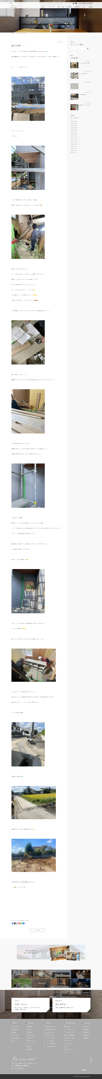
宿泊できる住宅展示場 (69, 1035)
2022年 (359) (73, 144)
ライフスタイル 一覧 (49, 1035)
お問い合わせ (87, 1026)
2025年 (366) (73, 138)
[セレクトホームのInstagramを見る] (73, 3)
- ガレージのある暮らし (51, 1043)
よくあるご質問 (15, 1038)
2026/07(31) (73, 123)
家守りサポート (31, 1038)
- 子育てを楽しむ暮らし (51, 1046)
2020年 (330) (73, 148)
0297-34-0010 (87, 3)
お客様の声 (77, 7)
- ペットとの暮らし (50, 1040)
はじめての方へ (51, 7)
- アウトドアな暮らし (50, 1038)
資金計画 (29, 1032)
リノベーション (31, 1043)
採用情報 (86, 1038)
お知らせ (67, 1046)
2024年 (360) (73, 140)
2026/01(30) (73, 136)
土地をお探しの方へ (49, 1032)
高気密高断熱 (30, 1026)
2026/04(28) (73, 129)
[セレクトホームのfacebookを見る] (76, 3)
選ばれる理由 (61, 7)
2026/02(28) (73, 133)
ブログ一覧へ (37, 930)
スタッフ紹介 (15, 1035)
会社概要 (90, 7)
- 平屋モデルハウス (70, 1032)
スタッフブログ (68, 1043)
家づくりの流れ (31, 1035)
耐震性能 (29, 1029)
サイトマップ (68, 1052)
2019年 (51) (73, 150)
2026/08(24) (73, 121)
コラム (84, 7)
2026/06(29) (73, 125)
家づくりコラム (68, 1040)
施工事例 (69, 7)
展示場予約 (86, 1029)
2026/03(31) (73, 131)
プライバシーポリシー (69, 1049)
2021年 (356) (73, 146)
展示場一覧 (67, 1026)
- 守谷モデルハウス (70, 1029)
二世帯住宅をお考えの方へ (50, 1029)
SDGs (13, 1040)
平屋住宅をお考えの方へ (50, 1026)
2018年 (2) (73, 152)
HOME (43, 7)
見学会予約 (86, 1032)
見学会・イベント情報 (69, 1038)
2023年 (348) (73, 142)
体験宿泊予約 (87, 1035)
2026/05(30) (73, 127)
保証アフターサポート (32, 1040)
